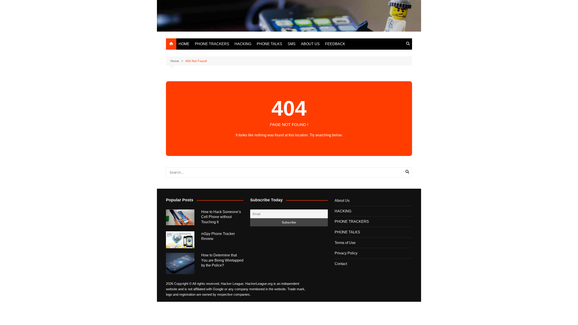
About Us (342, 200)
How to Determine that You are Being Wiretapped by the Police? (222, 260)
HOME (184, 44)
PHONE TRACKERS (212, 44)
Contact (341, 264)
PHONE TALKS (269, 44)
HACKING (243, 44)
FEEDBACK (335, 44)
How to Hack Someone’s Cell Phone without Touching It (221, 217)
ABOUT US (310, 44)
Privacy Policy (346, 253)
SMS (292, 44)
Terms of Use (345, 243)
